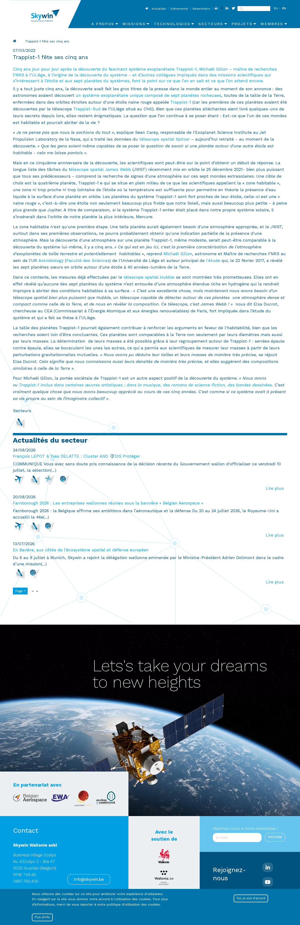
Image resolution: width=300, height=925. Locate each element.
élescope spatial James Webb (101, 169)
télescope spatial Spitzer (165, 139)
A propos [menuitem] (102, 24)
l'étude (213, 260)
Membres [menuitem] (272, 24)
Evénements (179, 8)
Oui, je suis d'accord (250, 898)
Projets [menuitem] (242, 24)
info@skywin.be (89, 879)
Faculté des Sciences (87, 260)
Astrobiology (51, 260)
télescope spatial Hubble (149, 277)
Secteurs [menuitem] (211, 24)
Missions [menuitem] (134, 24)
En (276, 8)
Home (146, 8)
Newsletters (201, 8)
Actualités (159, 8)
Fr (284, 8)
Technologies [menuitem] (172, 24)
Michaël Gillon (178, 253)
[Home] (47, 14)
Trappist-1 (180, 102)
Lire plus (275, 488)
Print (215, 8)
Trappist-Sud (87, 108)
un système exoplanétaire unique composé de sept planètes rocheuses (148, 95)
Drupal (15, 41)
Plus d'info (42, 917)
